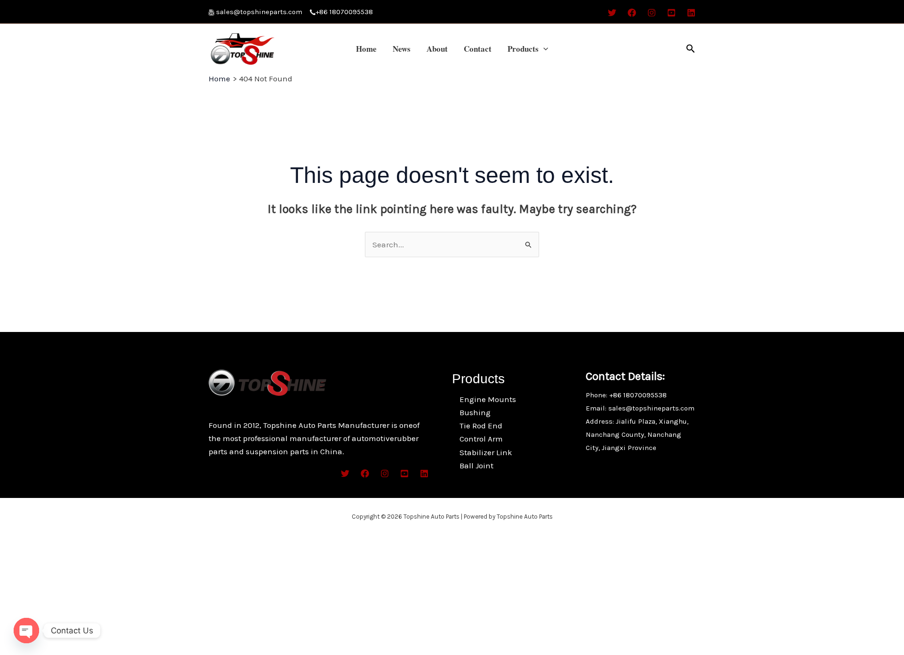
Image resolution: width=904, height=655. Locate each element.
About (437, 49)
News (402, 49)
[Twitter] (612, 12)
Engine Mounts (488, 399)
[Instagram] (651, 12)
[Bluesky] (691, 12)
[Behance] (671, 12)
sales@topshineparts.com (263, 12)
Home (366, 49)
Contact (478, 49)
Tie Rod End (481, 425)
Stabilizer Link (486, 452)
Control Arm (481, 438)
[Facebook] (632, 12)
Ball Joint (476, 465)
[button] (543, 48)
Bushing (475, 412)
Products (523, 49)
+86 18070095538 (344, 12)
